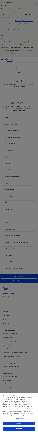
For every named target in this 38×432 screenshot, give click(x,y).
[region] (19, 412)
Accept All (19, 428)
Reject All (18, 423)
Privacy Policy (19, 408)
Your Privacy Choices (19, 418)
